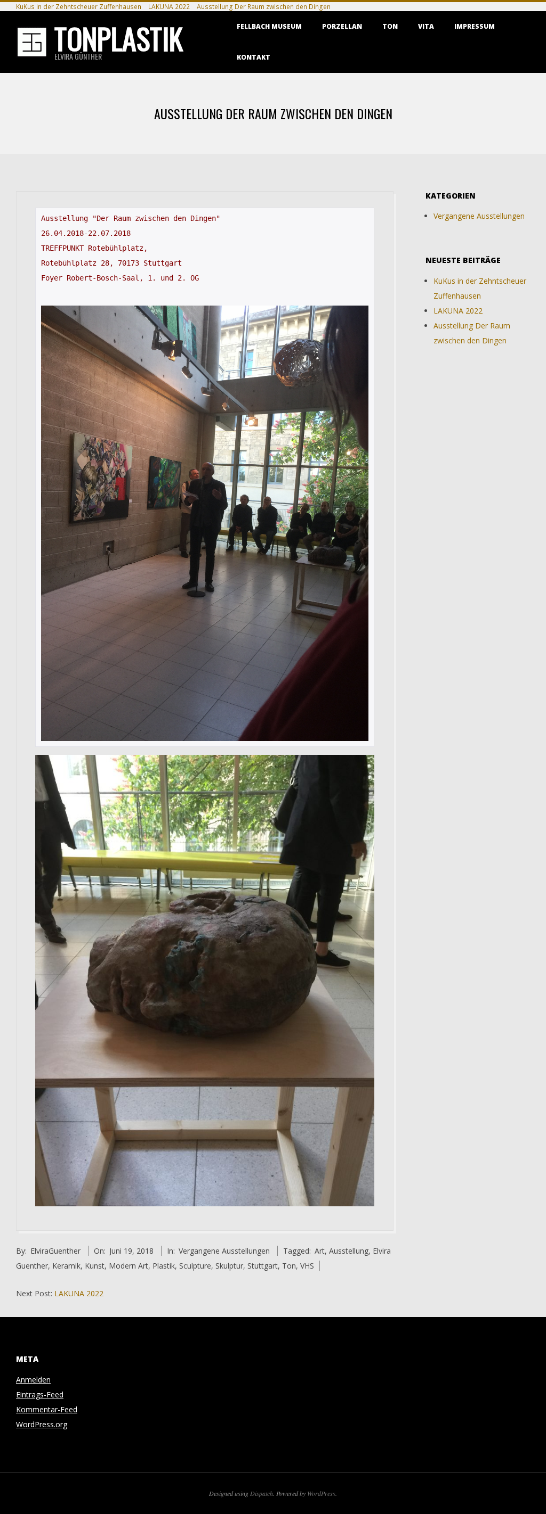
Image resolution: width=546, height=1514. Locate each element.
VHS (307, 1266)
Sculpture (195, 1266)
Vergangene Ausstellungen (224, 1251)
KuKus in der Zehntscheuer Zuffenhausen (78, 6)
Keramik (66, 1266)
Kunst (95, 1266)
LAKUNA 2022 (169, 6)
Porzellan (342, 26)
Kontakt (253, 57)
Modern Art (128, 1266)
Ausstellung (348, 1251)
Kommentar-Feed (46, 1409)
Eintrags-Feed (39, 1394)
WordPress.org (41, 1424)
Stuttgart (262, 1266)
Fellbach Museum (269, 26)
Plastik (163, 1266)
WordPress (321, 1493)
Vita (426, 26)
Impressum (474, 26)
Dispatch (261, 1493)
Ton (390, 26)
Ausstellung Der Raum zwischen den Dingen (264, 6)
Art (320, 1251)
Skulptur (229, 1266)
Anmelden (33, 1380)
